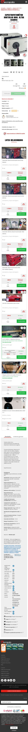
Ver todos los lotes (7, 342)
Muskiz (4, 347)
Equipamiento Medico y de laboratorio (9, 9)
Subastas (3, 655)
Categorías (9, 8)
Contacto (3, 667)
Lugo (4, 168)
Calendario (3, 657)
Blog (2, 664)
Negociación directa (5, 659)
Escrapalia (3, 8)
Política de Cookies (5, 673)
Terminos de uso (4, 671)
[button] (11, 72)
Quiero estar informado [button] (14, 691)
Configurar (14, 730)
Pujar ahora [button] (21, 178)
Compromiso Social (5, 677)
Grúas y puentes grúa (7, 345)
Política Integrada (5, 675)
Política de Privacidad (5, 669)
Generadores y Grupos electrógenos (10, 164)
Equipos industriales (17, 8)
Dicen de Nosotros (5, 661)
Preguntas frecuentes (5, 662)
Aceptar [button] (14, 727)
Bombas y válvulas (6, 415)
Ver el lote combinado (7, 378)
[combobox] (14, 702)
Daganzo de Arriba (7, 418)
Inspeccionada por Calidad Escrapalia (16, 133)
